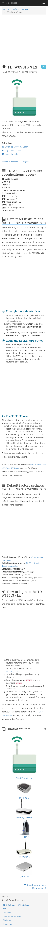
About (5, 909)
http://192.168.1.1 (14, 671)
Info (15, 9)
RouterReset (10, 3)
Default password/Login (16, 147)
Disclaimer (7, 920)
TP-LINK (25, 9)
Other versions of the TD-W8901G (16, 162)
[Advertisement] (24, 41)
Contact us (7, 912)
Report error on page (36, 886)
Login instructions (13, 150)
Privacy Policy (8, 924)
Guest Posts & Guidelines (12, 916)
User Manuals (11, 154)
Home (6, 9)
